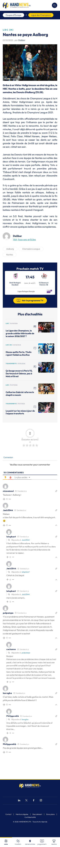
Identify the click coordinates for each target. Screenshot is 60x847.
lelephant (25, 572)
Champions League (31, 249)
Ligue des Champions (41, 15)
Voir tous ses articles (24, 239)
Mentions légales (22, 814)
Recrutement (37, 814)
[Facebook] (34, 800)
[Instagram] (41, 800)
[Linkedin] (19, 800)
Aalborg (10, 249)
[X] (26, 800)
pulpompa (26, 653)
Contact (8, 814)
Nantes (9, 254)
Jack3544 (25, 540)
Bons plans (50, 814)
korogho (25, 719)
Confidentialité (30, 817)
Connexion (8, 457)
